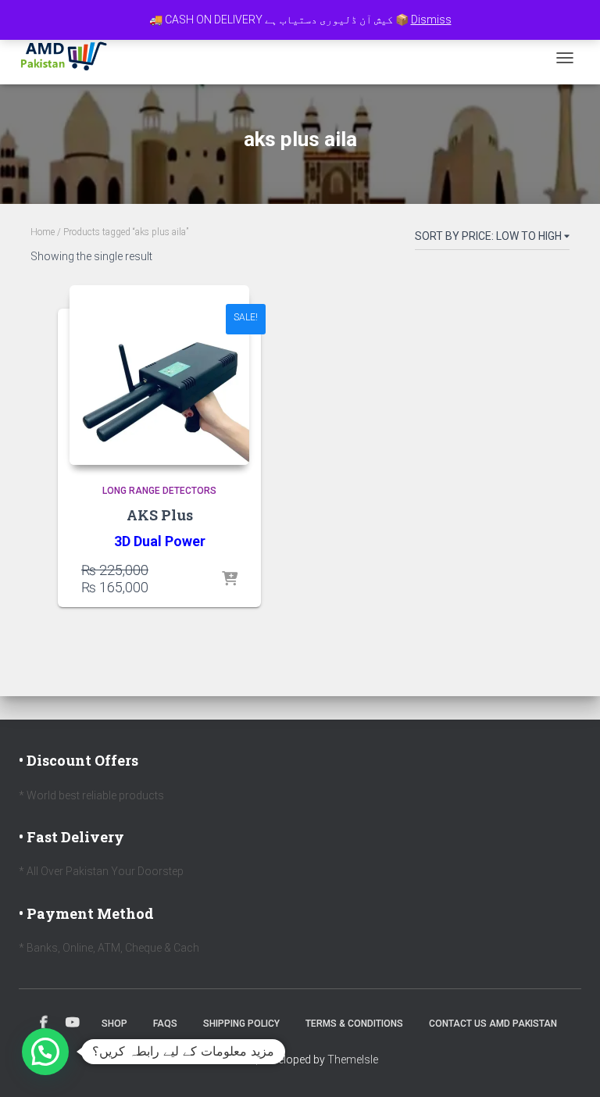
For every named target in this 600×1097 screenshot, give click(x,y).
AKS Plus (160, 515)
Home (42, 232)
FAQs (165, 1023)
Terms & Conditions (354, 1023)
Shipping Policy (241, 1023)
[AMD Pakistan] (70, 58)
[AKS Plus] (159, 375)
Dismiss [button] (431, 19)
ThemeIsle (352, 1059)
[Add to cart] (230, 580)
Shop (114, 1023)
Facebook (43, 1023)
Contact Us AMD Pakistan (493, 1023)
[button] (45, 1051)
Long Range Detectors (159, 490)
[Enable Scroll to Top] (569, 1065)
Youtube (73, 1023)
